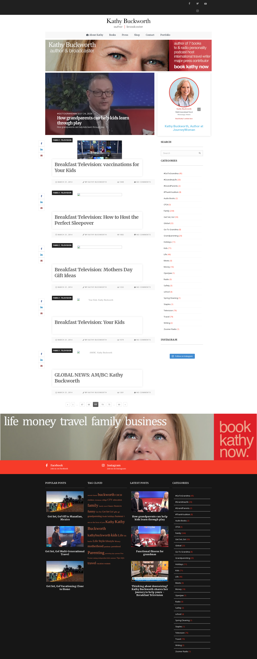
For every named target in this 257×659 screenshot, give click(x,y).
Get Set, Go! (169, 217)
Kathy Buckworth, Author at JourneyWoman (184, 128)
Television (66, 140)
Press (125, 35)
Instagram (114, 465)
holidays (111, 516)
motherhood (95, 546)
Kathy (109, 522)
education (117, 500)
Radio (166, 279)
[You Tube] (205, 3)
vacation (100, 563)
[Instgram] (197, 11)
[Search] (200, 153)
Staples (167, 304)
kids (114, 535)
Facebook (57, 465)
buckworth (106, 494)
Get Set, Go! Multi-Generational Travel (65, 553)
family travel (103, 506)
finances (118, 506)
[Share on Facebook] (41, 143)
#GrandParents (171, 186)
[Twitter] (197, 3)
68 (89, 404)
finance (110, 506)
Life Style (99, 541)
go (119, 512)
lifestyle (109, 541)
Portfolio (165, 35)
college (104, 500)
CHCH (118, 495)
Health (104, 516)
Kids (166, 248)
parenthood (116, 546)
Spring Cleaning (171, 298)
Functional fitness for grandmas (149, 553)
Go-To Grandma (171, 229)
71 (109, 404)
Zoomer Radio (170, 329)
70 (102, 404)
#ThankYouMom (171, 192)
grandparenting (95, 516)
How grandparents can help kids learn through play (149, 518)
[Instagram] (103, 465)
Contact (150, 35)
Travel (166, 316)
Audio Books (169, 198)
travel (92, 563)
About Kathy (96, 35)
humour (119, 516)
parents (117, 553)
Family (56, 140)
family (93, 505)
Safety (167, 285)
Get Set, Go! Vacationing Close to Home (65, 588)
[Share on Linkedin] (41, 149)
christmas (98, 500)
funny (91, 511)
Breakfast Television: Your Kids (89, 322)
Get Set (99, 512)
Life (165, 254)
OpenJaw (168, 273)
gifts (115, 512)
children (91, 500)
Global (167, 223)
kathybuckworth (99, 535)
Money (167, 266)
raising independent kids (101, 558)
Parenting (96, 552)
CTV (109, 500)
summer (113, 558)
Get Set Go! (107, 511)
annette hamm (92, 495)
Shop (137, 35)
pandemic (107, 547)
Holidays (168, 242)
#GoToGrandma (66, 113)
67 (82, 404)
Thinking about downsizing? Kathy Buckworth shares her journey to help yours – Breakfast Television (150, 591)
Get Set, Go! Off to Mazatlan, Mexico (65, 518)
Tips (118, 558)
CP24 (166, 204)
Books (112, 35)
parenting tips (109, 553)
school (167, 291)
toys (122, 558)
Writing (167, 323)
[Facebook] (189, 3)
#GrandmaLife (170, 179)
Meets (166, 260)
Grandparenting (171, 235)
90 (119, 404)
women (107, 563)
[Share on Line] (41, 155)
